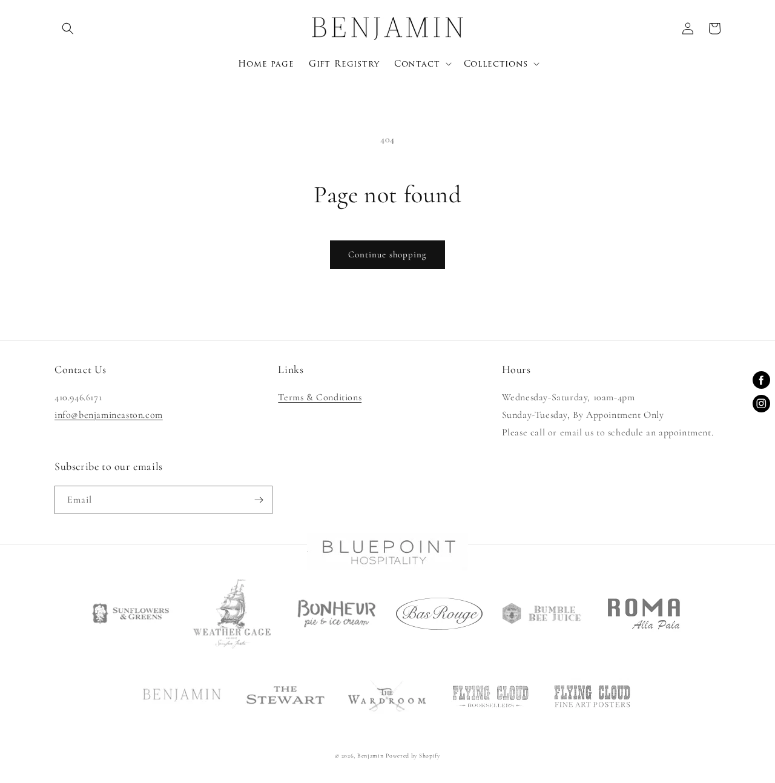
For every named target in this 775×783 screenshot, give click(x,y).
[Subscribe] (258, 500)
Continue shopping (387, 254)
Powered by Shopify (413, 755)
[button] (67, 28)
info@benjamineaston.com (108, 415)
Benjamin (370, 755)
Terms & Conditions (319, 397)
